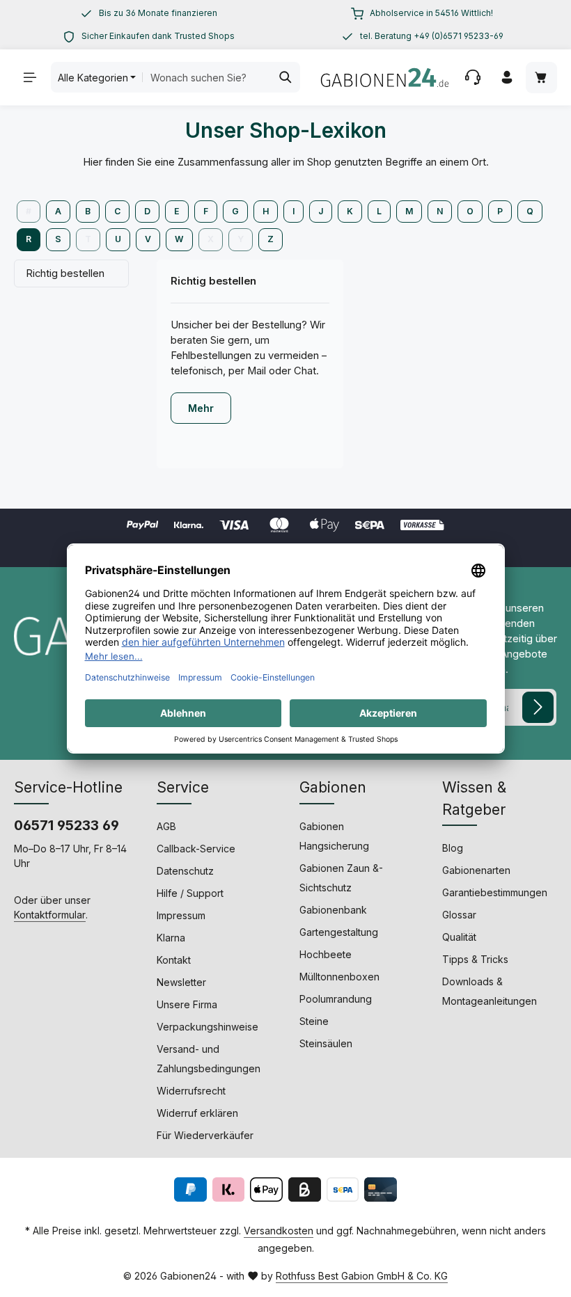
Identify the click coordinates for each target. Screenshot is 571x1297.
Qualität (459, 937)
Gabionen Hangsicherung (334, 836)
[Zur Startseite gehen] (384, 77)
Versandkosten (278, 1230)
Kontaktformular (50, 915)
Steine (314, 1021)
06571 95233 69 (66, 825)
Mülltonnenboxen (339, 976)
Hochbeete (325, 954)
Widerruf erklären (197, 1113)
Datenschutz (185, 871)
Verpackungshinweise (207, 1027)
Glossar (459, 915)
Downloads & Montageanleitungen (489, 991)
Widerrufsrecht (191, 1091)
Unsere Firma (187, 1004)
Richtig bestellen (65, 273)
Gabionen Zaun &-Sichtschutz (341, 877)
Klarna (171, 938)
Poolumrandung (335, 999)
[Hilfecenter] (473, 77)
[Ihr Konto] (507, 77)
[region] (149, 13)
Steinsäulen (325, 1043)
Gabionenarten (476, 870)
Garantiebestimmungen (494, 892)
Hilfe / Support (190, 893)
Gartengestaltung (338, 932)
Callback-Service (196, 848)
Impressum (181, 915)
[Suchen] (286, 77)
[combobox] (206, 77)
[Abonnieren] (538, 707)
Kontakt (174, 960)
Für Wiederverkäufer (205, 1135)
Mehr (201, 408)
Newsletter (181, 982)
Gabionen (332, 787)
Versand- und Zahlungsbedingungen (208, 1058)
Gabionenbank (333, 910)
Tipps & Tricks (475, 959)
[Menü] (30, 77)
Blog (452, 848)
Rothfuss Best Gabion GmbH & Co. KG (362, 1276)
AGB (166, 826)
